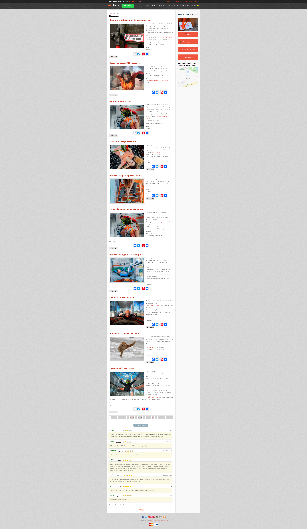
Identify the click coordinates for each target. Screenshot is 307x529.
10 (149, 418)
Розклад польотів (188, 42)
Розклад (184, 5)
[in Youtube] (154, 517)
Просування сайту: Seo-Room (162, 520)
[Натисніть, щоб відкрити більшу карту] (188, 86)
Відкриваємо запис (151, 347)
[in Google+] (149, 517)
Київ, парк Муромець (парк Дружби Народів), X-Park (183, 1)
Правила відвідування (188, 49)
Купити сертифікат (127, 5)
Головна (111, 13)
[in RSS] (164, 517)
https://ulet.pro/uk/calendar (158, 152)
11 (153, 418)
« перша (114, 418)
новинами (161, 186)
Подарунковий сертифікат (164, 5)
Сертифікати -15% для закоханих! (126, 209)
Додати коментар (141, 425)
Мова (110, 239)
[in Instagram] (160, 517)
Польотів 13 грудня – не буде (124, 333)
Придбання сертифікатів (153, 305)
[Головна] (114, 5)
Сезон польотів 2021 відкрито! (124, 63)
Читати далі (114, 57)
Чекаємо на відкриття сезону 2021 (126, 254)
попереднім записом (166, 37)
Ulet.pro (152, 520)
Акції (155, 5)
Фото (188, 5)
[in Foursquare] (151, 517)
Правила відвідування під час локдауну (129, 20)
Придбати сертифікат (152, 397)
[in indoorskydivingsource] (157, 517)
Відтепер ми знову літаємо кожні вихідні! (157, 80)
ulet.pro (158, 269)
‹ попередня (122, 418)
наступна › (161, 418)
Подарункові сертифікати (164, 222)
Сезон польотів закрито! (121, 297)
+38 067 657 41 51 (134, 1)
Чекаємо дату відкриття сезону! (125, 175)
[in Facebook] (143, 517)
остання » (169, 418)
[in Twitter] (146, 517)
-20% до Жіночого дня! (120, 101)
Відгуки (188, 57)
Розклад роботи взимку (121, 368)
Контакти (193, 5)
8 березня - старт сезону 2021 (124, 141)
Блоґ (114, 13)
